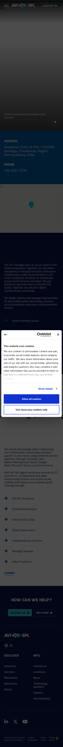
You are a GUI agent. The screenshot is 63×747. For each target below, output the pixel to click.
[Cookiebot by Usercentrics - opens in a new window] (38, 335)
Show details (45, 388)
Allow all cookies (31, 399)
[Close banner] (58, 335)
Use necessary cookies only (31, 409)
